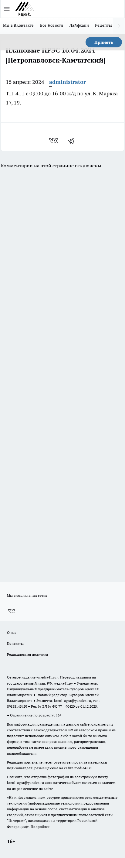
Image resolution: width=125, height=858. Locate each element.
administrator (67, 81)
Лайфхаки (79, 25)
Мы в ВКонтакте (18, 25)
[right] (119, 26)
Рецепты (103, 25)
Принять (103, 42)
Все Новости (51, 25)
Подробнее (40, 826)
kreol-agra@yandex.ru (72, 700)
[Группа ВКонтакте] (11, 611)
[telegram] (73, 140)
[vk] (54, 140)
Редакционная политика (27, 654)
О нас (11, 632)
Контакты (15, 643)
